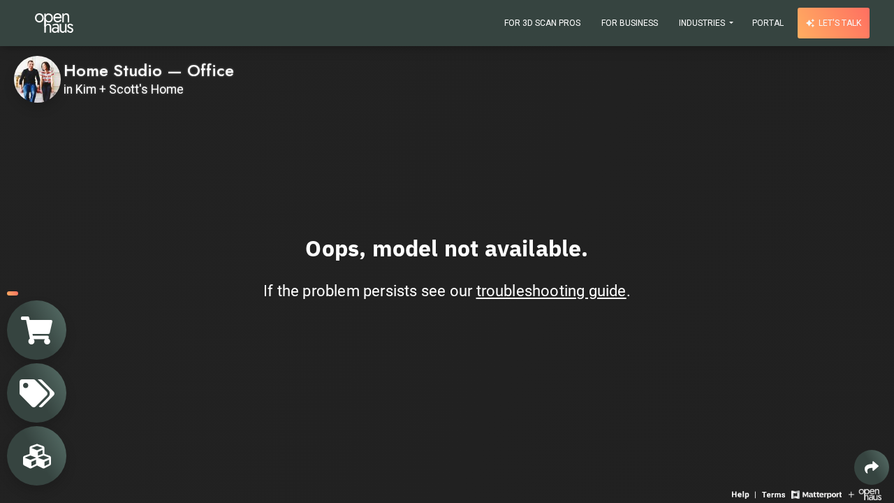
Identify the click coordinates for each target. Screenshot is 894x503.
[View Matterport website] (816, 493)
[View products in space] (36, 393)
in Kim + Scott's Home (124, 89)
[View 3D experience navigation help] (745, 493)
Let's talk (838, 23)
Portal (768, 23)
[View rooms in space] (36, 456)
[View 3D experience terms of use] (775, 493)
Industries (703, 23)
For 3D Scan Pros (542, 23)
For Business (629, 23)
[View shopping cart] (36, 330)
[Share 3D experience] (871, 467)
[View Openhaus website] (865, 493)
